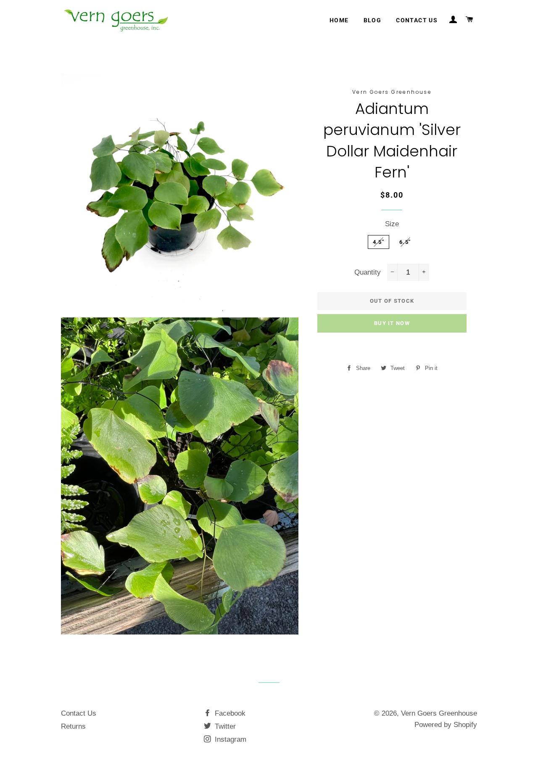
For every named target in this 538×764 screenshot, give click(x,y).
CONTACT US (417, 20)
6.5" (405, 242)
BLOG (373, 20)
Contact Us (78, 713)
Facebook (229, 713)
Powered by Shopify (445, 725)
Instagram (229, 739)
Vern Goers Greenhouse (439, 713)
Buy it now (392, 323)
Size (392, 224)
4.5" (378, 242)
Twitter (224, 726)
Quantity (367, 272)
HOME (339, 20)
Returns (73, 726)
